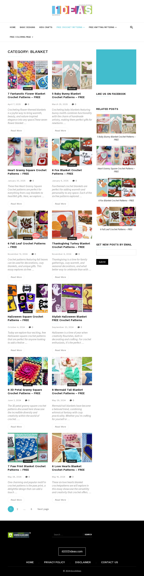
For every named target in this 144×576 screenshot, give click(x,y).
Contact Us (109, 562)
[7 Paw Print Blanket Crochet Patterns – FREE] (28, 447)
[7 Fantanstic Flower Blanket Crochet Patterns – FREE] (28, 75)
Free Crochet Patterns (72, 29)
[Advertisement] (117, 67)
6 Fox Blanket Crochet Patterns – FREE (116, 200)
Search (88, 534)
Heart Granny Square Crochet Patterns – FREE (116, 170)
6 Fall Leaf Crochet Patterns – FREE (116, 229)
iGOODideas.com (72, 551)
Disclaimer (83, 562)
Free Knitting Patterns (104, 29)
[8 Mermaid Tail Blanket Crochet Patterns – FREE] (72, 371)
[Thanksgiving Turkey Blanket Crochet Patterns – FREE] (72, 224)
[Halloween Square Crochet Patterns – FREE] (28, 298)
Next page (43, 509)
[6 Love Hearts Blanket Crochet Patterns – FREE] (72, 447)
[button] (131, 27)
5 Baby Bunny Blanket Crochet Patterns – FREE (116, 138)
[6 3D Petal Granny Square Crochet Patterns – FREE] (28, 371)
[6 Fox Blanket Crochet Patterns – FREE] (72, 151)
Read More (17, 131)
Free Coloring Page (22, 39)
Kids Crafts (45, 27)
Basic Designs (27, 27)
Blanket (27, 88)
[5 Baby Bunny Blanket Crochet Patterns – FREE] (72, 75)
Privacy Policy (54, 562)
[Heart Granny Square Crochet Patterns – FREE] (28, 151)
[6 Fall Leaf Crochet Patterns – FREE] (28, 224)
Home (13, 27)
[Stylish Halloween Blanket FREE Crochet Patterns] (72, 298)
